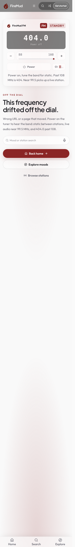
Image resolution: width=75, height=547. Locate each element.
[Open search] (42, 6)
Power (31, 66)
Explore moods (38, 164)
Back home (36, 153)
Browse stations (38, 175)
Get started (60, 5)
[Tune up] (62, 56)
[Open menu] (34, 6)
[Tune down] (11, 56)
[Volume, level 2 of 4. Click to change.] (59, 66)
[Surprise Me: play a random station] (49, 6)
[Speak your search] (64, 140)
